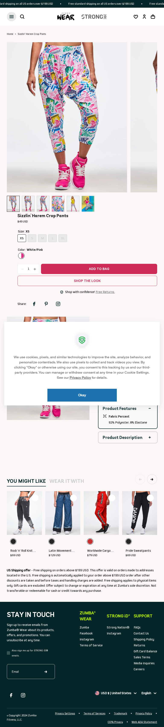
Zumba (84, 627)
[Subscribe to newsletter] (46, 672)
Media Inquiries (144, 663)
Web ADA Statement (144, 722)
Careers (139, 669)
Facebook (86, 633)
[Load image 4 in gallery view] (58, 204)
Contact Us (141, 633)
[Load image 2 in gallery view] (28, 204)
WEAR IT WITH (66, 481)
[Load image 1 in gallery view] (13, 204)
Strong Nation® (118, 627)
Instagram (87, 639)
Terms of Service (91, 645)
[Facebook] (11, 695)
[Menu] (11, 16)
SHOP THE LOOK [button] (87, 281)
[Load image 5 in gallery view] (73, 204)
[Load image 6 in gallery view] (88, 204)
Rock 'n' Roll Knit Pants (21, 551)
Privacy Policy (144, 713)
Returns (139, 645)
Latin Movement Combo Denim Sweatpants (60, 551)
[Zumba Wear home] (66, 17)
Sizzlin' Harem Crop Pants (32, 33)
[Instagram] (23, 695)
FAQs (137, 627)
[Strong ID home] (94, 17)
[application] (82, 363)
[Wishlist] (136, 16)
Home (10, 33)
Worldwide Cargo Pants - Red (99, 551)
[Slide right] (147, 117)
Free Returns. (105, 292)
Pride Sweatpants (138, 551)
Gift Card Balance (145, 651)
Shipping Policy (144, 639)
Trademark (120, 713)
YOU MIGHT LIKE (26, 481)
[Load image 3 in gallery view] (43, 204)
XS (23, 239)
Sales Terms (142, 657)
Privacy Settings (65, 713)
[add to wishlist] (35, 498)
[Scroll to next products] (152, 479)
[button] (22, 16)
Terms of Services (94, 713)
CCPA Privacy (115, 722)
